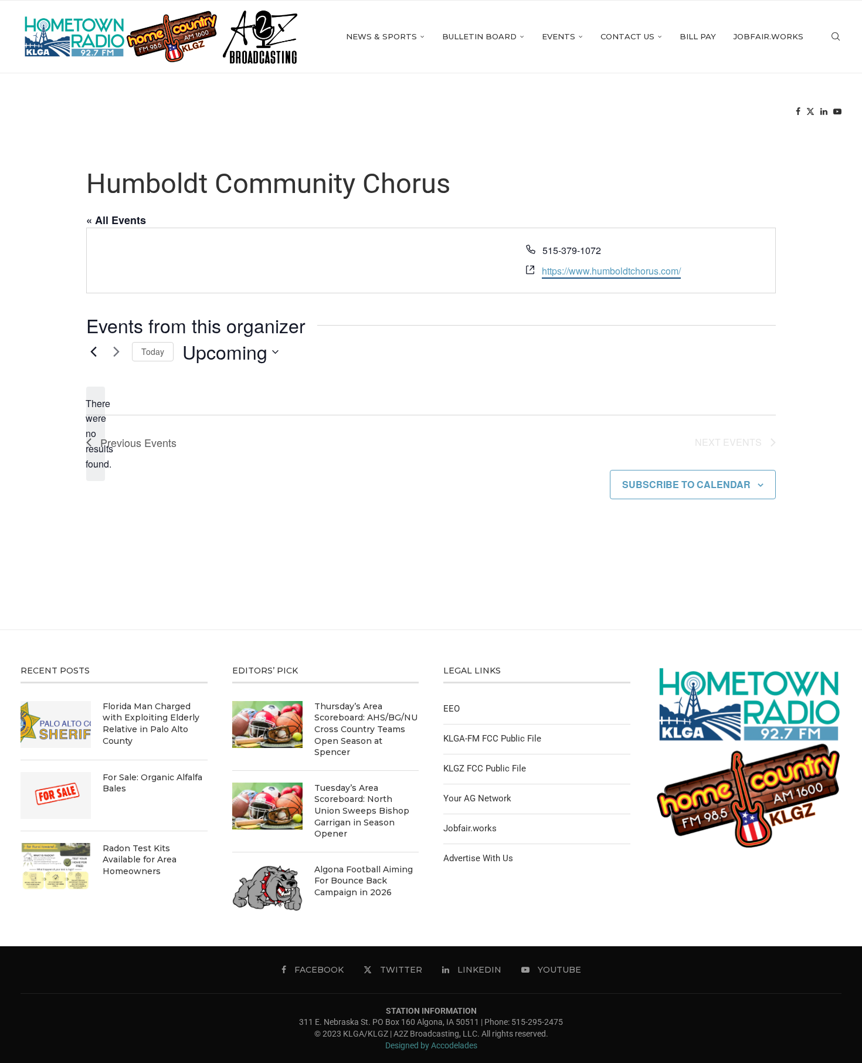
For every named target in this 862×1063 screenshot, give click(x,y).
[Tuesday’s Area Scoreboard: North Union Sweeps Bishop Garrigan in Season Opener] (267, 806)
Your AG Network (477, 798)
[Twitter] (810, 112)
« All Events (116, 220)
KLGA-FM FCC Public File (492, 738)
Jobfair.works (768, 36)
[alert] (95, 434)
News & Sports (381, 36)
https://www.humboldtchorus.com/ (611, 270)
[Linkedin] (823, 112)
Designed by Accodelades (431, 1045)
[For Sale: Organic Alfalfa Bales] (56, 795)
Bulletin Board (479, 36)
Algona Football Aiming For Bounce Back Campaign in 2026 (363, 881)
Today (152, 351)
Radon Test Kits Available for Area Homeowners (140, 859)
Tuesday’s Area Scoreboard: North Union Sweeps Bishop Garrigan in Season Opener (361, 811)
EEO (451, 708)
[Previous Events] (93, 352)
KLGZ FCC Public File (484, 768)
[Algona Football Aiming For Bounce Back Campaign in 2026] (267, 887)
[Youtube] (837, 112)
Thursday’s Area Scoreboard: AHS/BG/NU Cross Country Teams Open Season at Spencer (366, 729)
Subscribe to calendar (686, 484)
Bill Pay (698, 36)
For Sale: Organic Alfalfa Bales (152, 783)
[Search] (835, 37)
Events (558, 36)
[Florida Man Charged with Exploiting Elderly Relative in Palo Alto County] (56, 724)
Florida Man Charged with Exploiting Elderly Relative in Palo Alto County (151, 723)
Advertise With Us (478, 858)
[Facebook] (798, 112)
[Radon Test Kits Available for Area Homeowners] (56, 866)
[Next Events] (116, 352)
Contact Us (627, 36)
